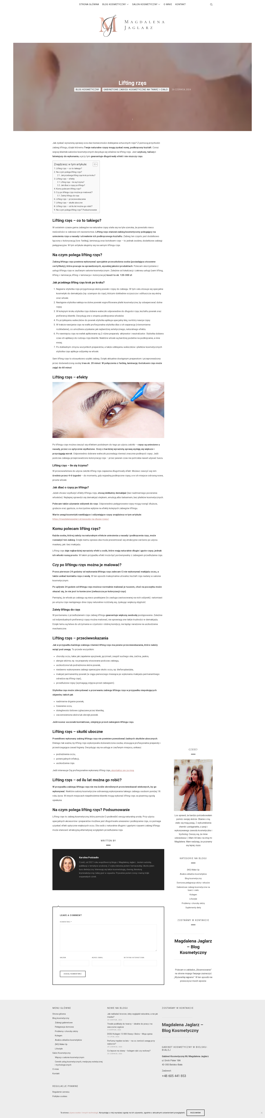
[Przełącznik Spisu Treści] (94, 164)
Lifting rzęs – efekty (65, 179)
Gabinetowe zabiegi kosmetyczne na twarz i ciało (136, 89)
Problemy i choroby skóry (193, 903)
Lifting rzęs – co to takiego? (69, 168)
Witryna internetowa (134, 958)
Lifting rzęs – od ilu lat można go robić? (74, 206)
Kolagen (193, 894)
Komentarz (66, 922)
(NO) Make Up (193, 869)
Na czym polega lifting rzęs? (69, 172)
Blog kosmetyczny (87, 89)
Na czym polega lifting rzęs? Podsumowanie (76, 210)
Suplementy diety (193, 907)
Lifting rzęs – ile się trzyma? (72, 182)
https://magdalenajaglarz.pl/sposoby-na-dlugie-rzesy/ (80, 519)
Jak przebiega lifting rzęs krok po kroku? (78, 175)
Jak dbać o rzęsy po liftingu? (73, 185)
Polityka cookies (59, 1096)
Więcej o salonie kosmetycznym (69, 1057)
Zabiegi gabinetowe (64, 1022)
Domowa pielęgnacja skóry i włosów (193, 882)
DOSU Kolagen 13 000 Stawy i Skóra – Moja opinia (129, 1034)
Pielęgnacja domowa (64, 1027)
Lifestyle (193, 899)
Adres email (97, 958)
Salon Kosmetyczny (61, 1053)
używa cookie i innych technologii (83, 1113)
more (198, 845)
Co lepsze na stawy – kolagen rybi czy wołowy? (129, 1051)
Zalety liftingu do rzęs (70, 196)
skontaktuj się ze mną (122, 770)
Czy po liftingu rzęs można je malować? (74, 192)
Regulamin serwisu (60, 1092)
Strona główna (59, 1014)
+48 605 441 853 (174, 1076)
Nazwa (63, 958)
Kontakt (55, 1073)
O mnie (55, 1069)
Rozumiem (195, 1113)
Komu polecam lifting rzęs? (68, 189)
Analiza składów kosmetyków (193, 874)
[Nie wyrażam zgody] (261, 1112)
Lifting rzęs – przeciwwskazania (71, 199)
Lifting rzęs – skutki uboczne (69, 202)
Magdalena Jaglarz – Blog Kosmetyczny (193, 947)
